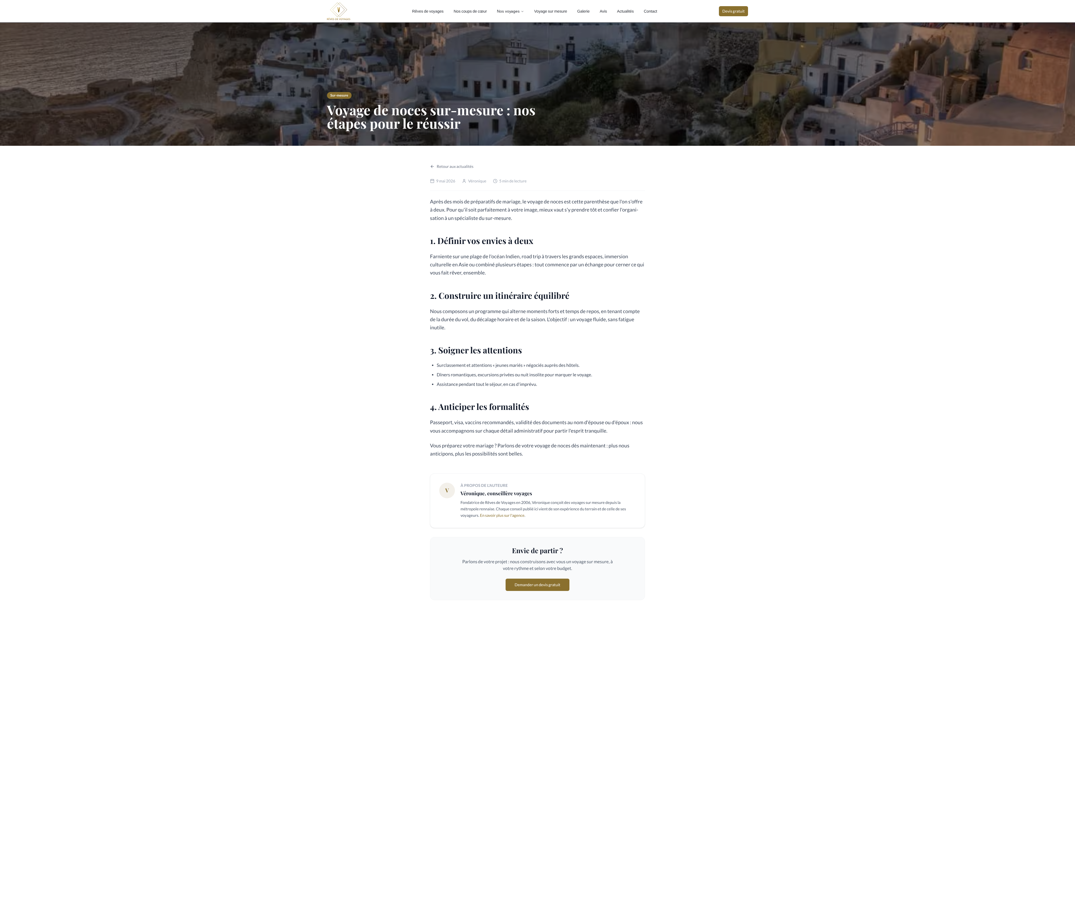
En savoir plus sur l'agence (502, 515)
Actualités (625, 11)
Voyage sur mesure (550, 11)
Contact (650, 11)
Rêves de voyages (427, 11)
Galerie (583, 11)
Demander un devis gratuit (537, 584)
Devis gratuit (733, 11)
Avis (603, 11)
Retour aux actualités (455, 166)
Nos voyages (508, 11)
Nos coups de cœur (470, 11)
